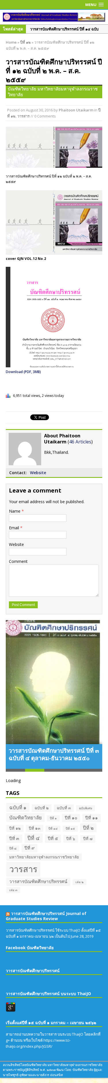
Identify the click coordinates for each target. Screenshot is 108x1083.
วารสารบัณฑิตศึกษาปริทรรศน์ (38, 882)
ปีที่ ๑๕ (70, 829)
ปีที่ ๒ (88, 828)
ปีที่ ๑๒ (15, 828)
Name (15, 511)
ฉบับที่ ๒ (42, 807)
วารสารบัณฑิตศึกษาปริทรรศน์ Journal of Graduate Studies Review (46, 916)
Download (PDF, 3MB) (23, 371)
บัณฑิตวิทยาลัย (25, 817)
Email (14, 527)
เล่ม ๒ (79, 882)
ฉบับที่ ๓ (64, 807)
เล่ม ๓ (13, 890)
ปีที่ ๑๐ (71, 818)
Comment (18, 561)
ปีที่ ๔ (33, 838)
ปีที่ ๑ (53, 818)
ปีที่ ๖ (70, 838)
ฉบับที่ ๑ (17, 807)
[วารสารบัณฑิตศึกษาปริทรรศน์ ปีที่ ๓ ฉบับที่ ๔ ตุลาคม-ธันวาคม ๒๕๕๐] (54, 682)
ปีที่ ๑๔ (53, 829)
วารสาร (23, 116)
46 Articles (80, 442)
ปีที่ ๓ (14, 838)
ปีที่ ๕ (53, 838)
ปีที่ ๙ (29, 848)
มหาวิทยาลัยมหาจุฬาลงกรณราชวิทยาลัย (44, 857)
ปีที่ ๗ (87, 838)
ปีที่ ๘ (12, 848)
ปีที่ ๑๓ (34, 828)
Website (38, 472)
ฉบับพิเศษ (85, 808)
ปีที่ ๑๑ (91, 818)
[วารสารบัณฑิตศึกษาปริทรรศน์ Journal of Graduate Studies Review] (54, 17)
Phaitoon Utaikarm (76, 110)
